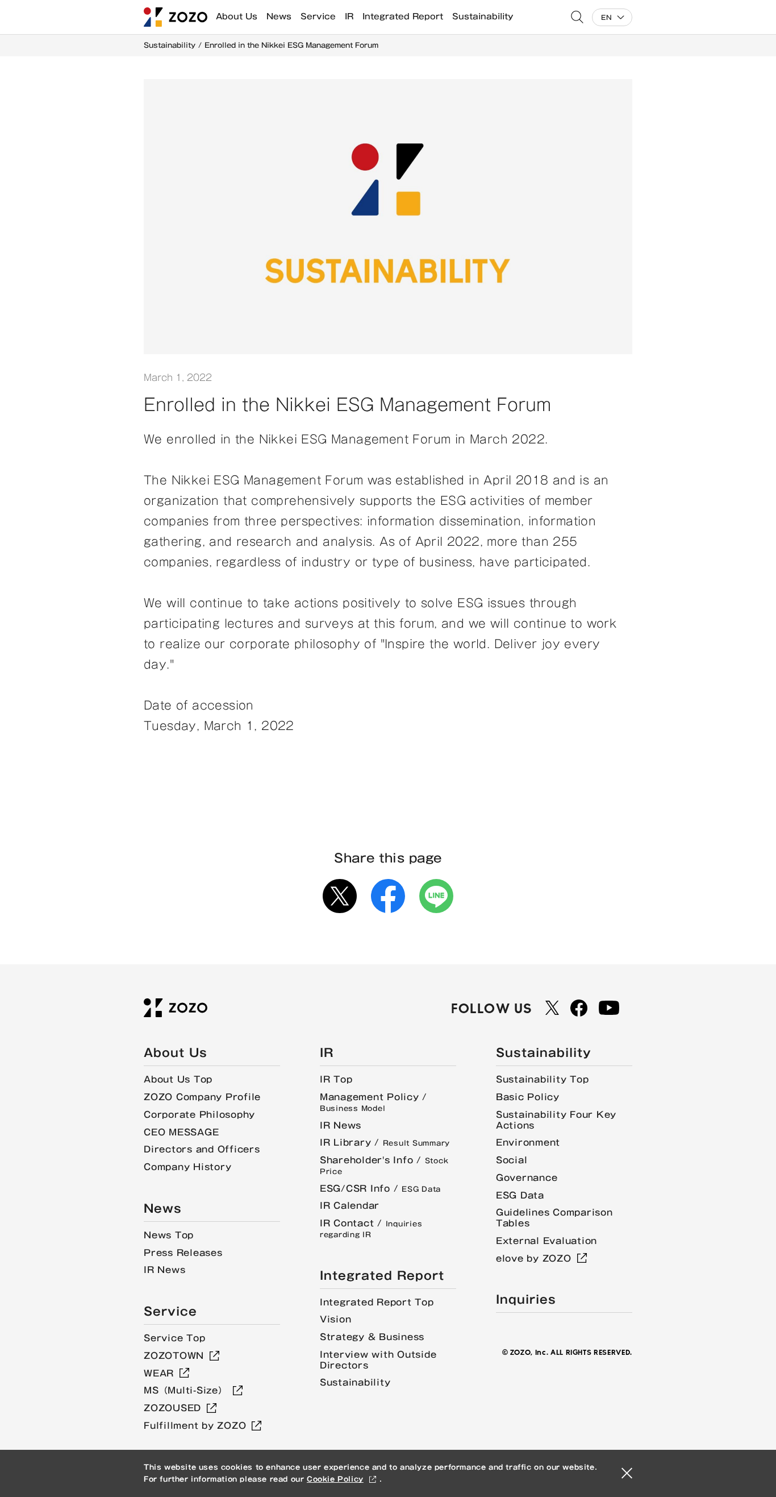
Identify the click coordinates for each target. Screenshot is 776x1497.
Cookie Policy (335, 1478)
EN (606, 17)
